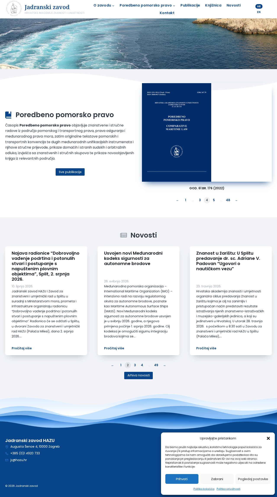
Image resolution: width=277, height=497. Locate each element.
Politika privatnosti (228, 489)
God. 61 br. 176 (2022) (206, 188)
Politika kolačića (203, 489)
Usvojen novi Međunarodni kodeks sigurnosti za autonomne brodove (133, 258)
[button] (268, 438)
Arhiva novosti (138, 375)
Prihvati (182, 479)
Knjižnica (213, 5)
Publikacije (190, 5)
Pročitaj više (22, 348)
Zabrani (217, 479)
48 (228, 200)
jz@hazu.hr (18, 460)
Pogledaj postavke (253, 479)
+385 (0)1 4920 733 (25, 453)
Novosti (234, 5)
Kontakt (167, 12)
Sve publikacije (70, 172)
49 (156, 365)
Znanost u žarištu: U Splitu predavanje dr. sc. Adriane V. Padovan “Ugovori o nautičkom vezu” (228, 261)
